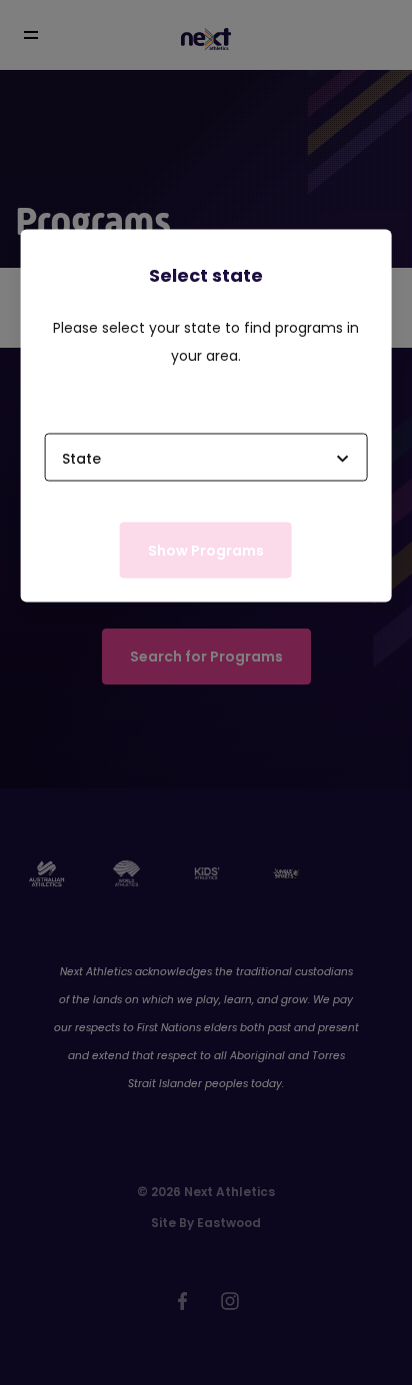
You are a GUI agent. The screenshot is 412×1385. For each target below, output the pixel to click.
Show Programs (206, 550)
